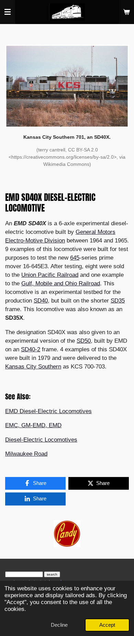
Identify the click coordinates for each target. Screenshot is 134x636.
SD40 (41, 300)
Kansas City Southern (33, 366)
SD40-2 (30, 349)
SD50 (84, 341)
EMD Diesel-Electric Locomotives (48, 411)
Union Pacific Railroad (49, 275)
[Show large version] (67, 86)
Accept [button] (107, 625)
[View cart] (126, 12)
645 (74, 257)
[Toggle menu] (7, 12)
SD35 (118, 300)
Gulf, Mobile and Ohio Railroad (60, 283)
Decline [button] (59, 625)
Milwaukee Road (26, 454)
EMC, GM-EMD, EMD (33, 425)
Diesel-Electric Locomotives (41, 439)
